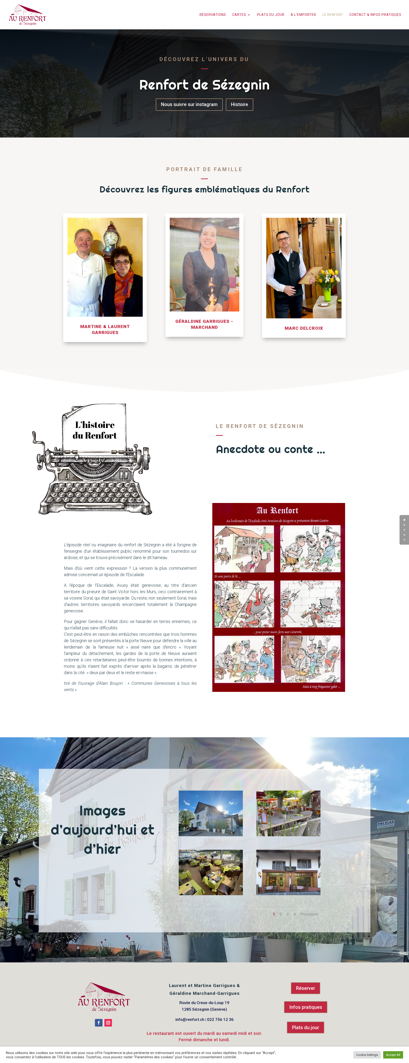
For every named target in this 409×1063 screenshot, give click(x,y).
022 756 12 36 (220, 1019)
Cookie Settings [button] (367, 1055)
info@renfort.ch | (191, 1019)
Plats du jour (271, 15)
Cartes (239, 15)
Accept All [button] (393, 1055)
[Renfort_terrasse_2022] (288, 835)
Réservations (213, 15)
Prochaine (309, 914)
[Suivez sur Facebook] (98, 1023)
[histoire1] (278, 691)
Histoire (239, 104)
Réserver (305, 988)
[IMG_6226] (211, 835)
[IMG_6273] (211, 894)
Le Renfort (332, 15)
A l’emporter (303, 15)
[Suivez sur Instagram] (108, 1023)
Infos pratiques (305, 1007)
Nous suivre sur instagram (189, 104)
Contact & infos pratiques (375, 15)
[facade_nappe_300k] (288, 894)
